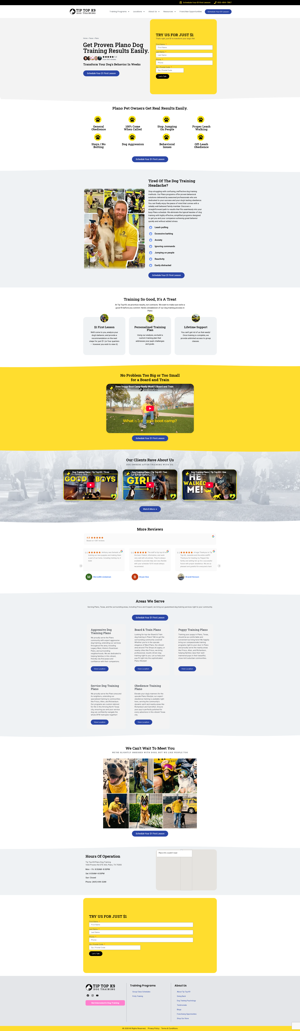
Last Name (160, 52)
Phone (159, 59)
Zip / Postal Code (163, 67)
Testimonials (182, 1005)
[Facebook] (88, 995)
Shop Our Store (183, 1018)
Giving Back (181, 996)
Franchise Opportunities (191, 11)
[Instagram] (92, 995)
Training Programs (118, 11)
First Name (160, 44)
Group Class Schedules (141, 992)
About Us (152, 11)
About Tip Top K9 (183, 992)
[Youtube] (97, 995)
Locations (137, 11)
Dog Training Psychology (186, 1001)
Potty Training (137, 996)
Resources (168, 11)
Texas (91, 38)
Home (85, 38)
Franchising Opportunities (187, 1014)
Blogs (179, 1009)
